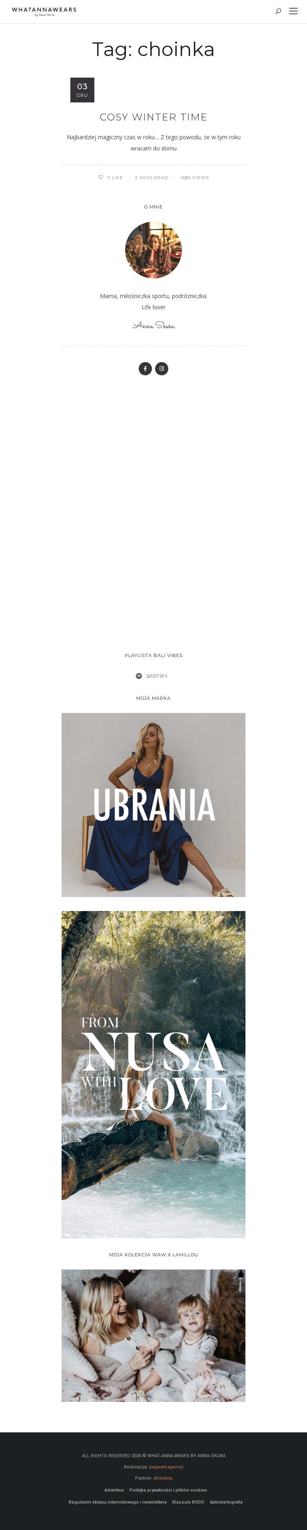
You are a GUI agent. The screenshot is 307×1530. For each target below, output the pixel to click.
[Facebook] (145, 368)
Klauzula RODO (188, 1502)
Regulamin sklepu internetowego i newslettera (118, 1502)
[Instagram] (161, 368)
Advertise (114, 1490)
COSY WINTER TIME (154, 117)
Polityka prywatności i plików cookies (168, 1490)
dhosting (163, 1478)
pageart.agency (166, 1467)
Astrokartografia (226, 1502)
